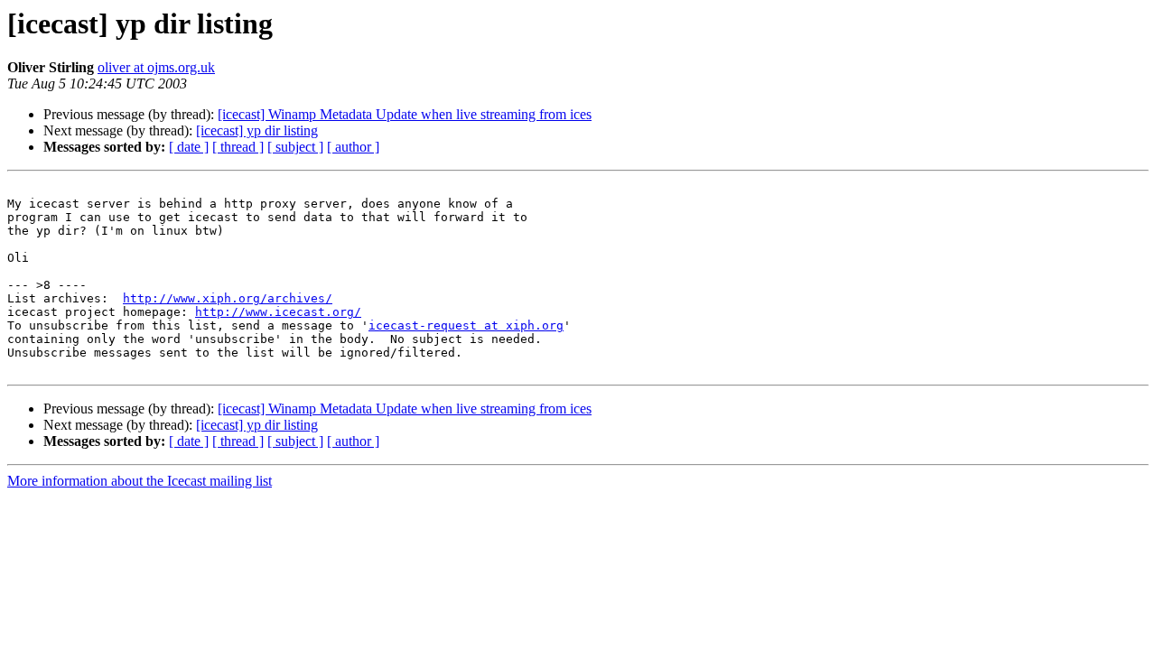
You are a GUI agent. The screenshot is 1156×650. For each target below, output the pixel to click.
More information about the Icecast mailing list (139, 480)
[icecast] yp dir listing (257, 130)
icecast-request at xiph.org (466, 325)
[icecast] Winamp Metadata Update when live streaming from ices (405, 114)
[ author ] (353, 146)
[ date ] (189, 146)
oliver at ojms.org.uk (156, 67)
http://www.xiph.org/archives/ (227, 298)
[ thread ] (238, 146)
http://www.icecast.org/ (278, 312)
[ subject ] (295, 146)
